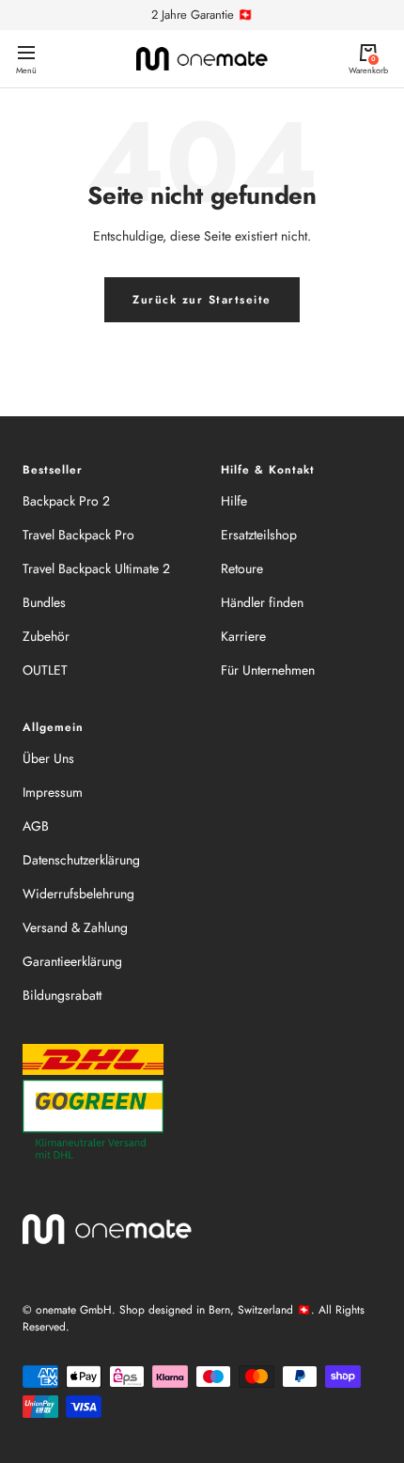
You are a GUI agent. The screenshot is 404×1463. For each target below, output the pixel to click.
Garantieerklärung (72, 961)
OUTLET (45, 670)
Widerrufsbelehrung (78, 893)
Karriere (243, 636)
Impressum (53, 792)
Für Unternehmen (268, 670)
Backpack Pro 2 (66, 500)
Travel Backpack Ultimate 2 (96, 568)
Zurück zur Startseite (202, 299)
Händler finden (262, 602)
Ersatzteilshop (259, 534)
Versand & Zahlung (75, 927)
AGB (36, 826)
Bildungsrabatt (62, 995)
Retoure (242, 568)
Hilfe (234, 500)
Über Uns (48, 758)
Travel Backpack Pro (78, 534)
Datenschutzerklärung (81, 859)
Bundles (44, 602)
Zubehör (46, 636)
